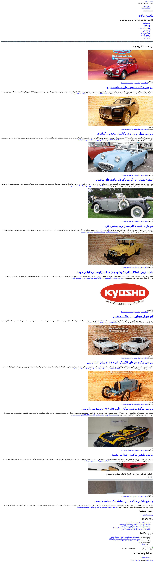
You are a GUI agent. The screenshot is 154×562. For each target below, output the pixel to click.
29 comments (125, 450)
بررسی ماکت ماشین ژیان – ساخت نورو (130, 87)
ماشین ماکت (145, 15)
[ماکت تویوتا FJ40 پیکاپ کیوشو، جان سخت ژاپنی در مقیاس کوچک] (120, 264)
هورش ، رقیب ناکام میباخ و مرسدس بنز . (129, 225)
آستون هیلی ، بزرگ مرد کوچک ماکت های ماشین (124, 179)
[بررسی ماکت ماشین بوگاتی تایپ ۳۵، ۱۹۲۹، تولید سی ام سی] (120, 401)
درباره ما (147, 25)
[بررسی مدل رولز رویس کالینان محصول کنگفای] (120, 125)
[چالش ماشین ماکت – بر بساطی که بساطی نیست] (120, 493)
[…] (89, 93)
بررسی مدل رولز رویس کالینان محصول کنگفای (125, 133)
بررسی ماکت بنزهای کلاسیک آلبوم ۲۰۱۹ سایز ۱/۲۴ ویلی (120, 362)
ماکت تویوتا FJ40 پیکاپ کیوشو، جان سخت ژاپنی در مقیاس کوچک (114, 272)
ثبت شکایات (146, 37)
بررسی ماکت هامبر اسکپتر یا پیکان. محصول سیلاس (125, 537)
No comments (125, 83)
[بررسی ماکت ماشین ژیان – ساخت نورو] (120, 79)
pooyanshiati (144, 83)
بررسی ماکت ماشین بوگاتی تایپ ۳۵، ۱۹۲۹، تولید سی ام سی (117, 408)
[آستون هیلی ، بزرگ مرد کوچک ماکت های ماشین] (120, 172)
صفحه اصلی (146, 23)
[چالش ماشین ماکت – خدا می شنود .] (120, 447)
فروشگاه (147, 26)
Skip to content (149, 1)
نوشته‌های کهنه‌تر (148, 515)
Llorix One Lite (135, 560)
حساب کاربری (145, 35)
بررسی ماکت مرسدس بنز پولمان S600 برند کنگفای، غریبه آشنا (131, 527)
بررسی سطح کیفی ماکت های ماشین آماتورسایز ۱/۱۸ (125, 539)
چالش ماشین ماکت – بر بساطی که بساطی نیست (123, 501)
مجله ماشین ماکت (144, 28)
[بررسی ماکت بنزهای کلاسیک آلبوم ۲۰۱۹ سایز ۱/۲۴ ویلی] (120, 354)
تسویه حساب (146, 31)
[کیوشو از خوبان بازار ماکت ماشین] (124, 308)
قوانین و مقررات (145, 33)
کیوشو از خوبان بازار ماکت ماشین (133, 316)
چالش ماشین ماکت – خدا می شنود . (132, 454)
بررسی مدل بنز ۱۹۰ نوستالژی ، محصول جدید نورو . (135, 524)
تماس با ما (147, 38)
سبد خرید (147, 30)
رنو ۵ (139, 542)
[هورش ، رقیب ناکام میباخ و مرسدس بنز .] (120, 218)
